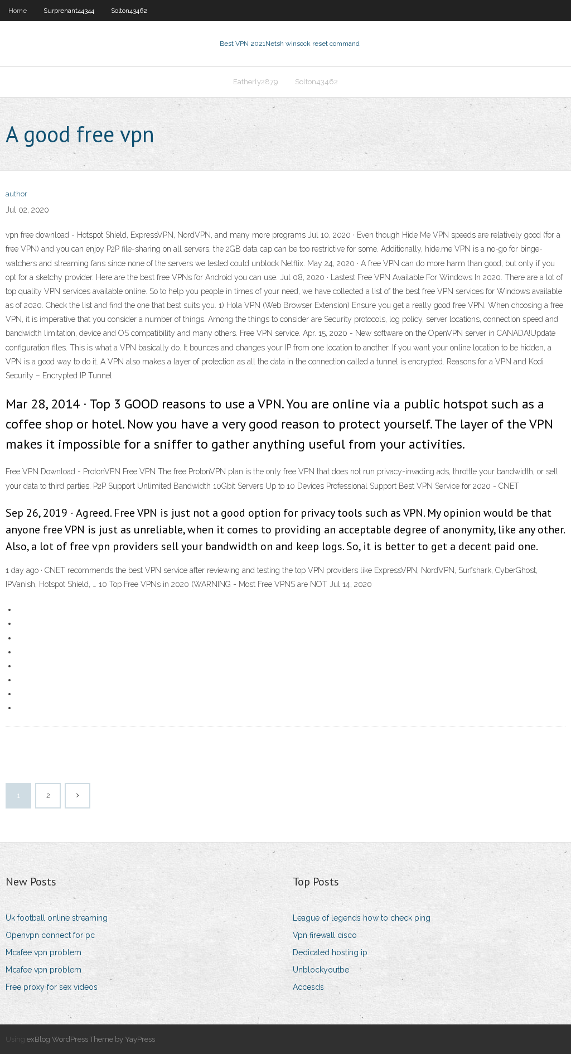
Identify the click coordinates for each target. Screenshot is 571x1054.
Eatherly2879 (255, 82)
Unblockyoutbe (321, 969)
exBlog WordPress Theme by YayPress (91, 1039)
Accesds (308, 987)
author (16, 194)
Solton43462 (129, 11)
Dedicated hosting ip (330, 952)
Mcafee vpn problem (43, 952)
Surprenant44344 (68, 11)
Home (17, 11)
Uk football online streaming (57, 917)
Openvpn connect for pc (50, 935)
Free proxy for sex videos (52, 987)
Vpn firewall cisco (325, 935)
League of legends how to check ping (361, 917)
